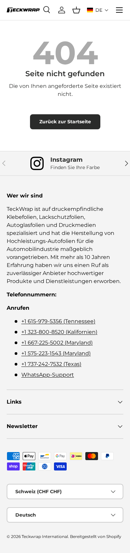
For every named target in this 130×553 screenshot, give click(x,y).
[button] (98, 10)
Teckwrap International (45, 536)
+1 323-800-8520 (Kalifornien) (59, 332)
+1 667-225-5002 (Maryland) (57, 342)
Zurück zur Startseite (65, 122)
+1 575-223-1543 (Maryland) (56, 353)
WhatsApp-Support (47, 375)
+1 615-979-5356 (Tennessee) (58, 321)
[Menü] (119, 10)
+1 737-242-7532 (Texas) (51, 364)
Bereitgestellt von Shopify (95, 536)
